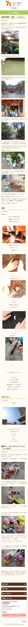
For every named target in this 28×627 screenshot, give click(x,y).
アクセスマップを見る (14, 615)
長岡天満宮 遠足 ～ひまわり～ (13, 17)
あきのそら (5, 397)
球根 (3, 208)
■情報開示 (4, 612)
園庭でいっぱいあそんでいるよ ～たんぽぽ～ (14, 447)
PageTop (24, 621)
